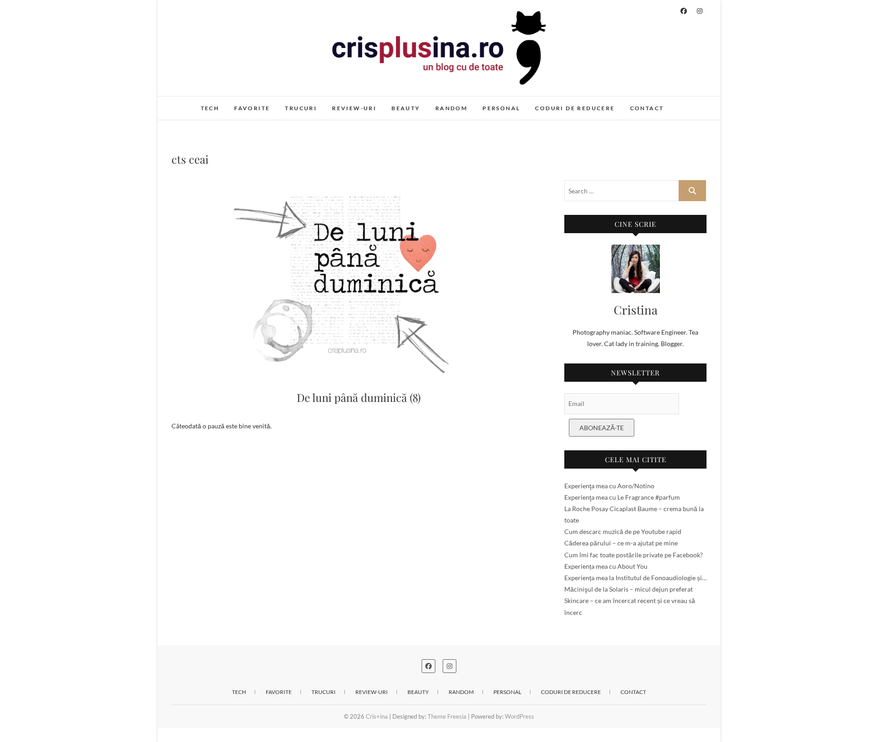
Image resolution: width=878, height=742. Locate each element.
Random (451, 108)
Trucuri (301, 108)
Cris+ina (192, 103)
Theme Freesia (447, 716)
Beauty (405, 108)
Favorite (252, 108)
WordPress (519, 716)
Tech (210, 108)
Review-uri (354, 108)
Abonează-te (601, 428)
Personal (501, 108)
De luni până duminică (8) (359, 397)
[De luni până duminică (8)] (358, 278)
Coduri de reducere (575, 108)
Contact (647, 108)
